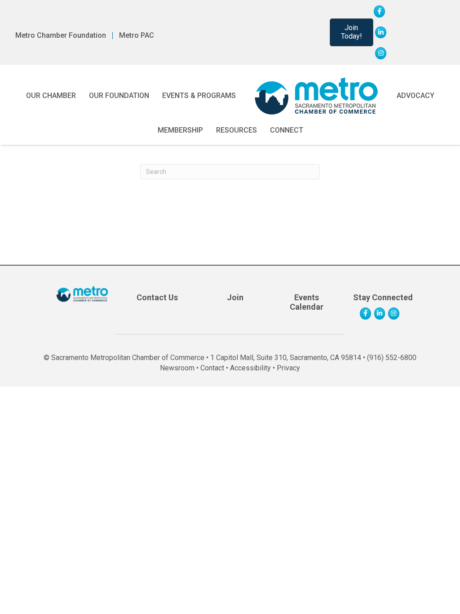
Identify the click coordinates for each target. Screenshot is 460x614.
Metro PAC (136, 35)
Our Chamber (51, 95)
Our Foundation (119, 95)
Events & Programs (199, 95)
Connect (286, 130)
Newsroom (177, 368)
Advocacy (415, 95)
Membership (180, 130)
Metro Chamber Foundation (60, 35)
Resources (236, 130)
